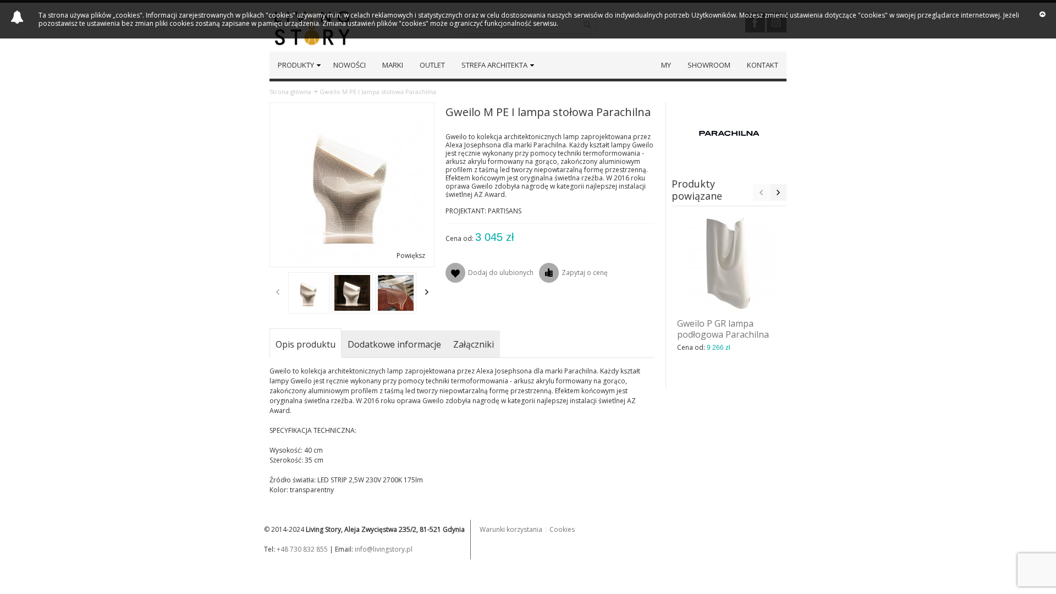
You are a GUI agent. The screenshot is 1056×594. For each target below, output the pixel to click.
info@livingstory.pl (384, 549)
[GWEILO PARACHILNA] (308, 293)
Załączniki (473, 344)
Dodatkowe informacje (394, 344)
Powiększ (411, 255)
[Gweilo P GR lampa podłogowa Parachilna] (729, 263)
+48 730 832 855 (302, 549)
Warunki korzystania (511, 529)
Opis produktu (306, 344)
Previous (278, 292)
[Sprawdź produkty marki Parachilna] (729, 132)
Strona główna (290, 91)
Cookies (562, 529)
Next (427, 292)
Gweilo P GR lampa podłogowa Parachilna (723, 328)
